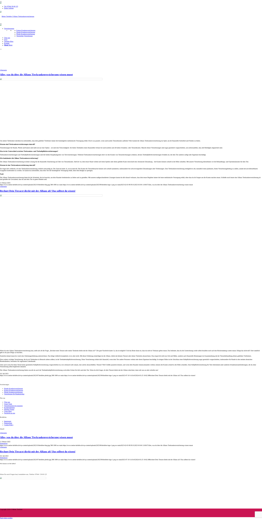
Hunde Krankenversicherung (25, 32)
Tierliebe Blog (8, 41)
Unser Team (8, 404)
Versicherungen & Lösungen (13, 406)
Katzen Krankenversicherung (25, 30)
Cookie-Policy (8, 425)
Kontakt (6, 43)
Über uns (7, 38)
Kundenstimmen (9, 407)
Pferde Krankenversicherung (25, 34)
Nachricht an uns (9, 413)
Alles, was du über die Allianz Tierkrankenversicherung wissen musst (36, 74)
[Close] (1, 49)
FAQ (5, 39)
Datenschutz (8, 423)
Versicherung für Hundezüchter (14, 394)
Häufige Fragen (9, 409)
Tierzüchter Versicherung (24, 36)
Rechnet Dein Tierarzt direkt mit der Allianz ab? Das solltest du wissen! (37, 191)
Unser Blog (8, 411)
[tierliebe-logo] (17, 16)
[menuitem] (133, 6)
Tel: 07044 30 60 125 (11, 6)
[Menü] (1, 1)
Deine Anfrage (9, 8)
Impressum (7, 421)
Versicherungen (9, 28)
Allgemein (3, 70)
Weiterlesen (3, 443)
